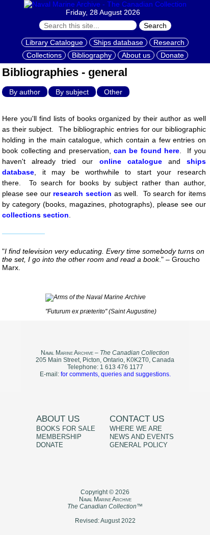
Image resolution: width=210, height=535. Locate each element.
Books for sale (65, 428)
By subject (72, 92)
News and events (142, 437)
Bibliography (92, 55)
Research (169, 42)
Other (113, 92)
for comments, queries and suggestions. (116, 374)
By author (24, 92)
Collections (44, 55)
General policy (139, 445)
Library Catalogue (54, 42)
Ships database (118, 42)
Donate (172, 55)
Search (155, 25)
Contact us (137, 419)
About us (136, 55)
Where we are (136, 428)
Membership (59, 437)
